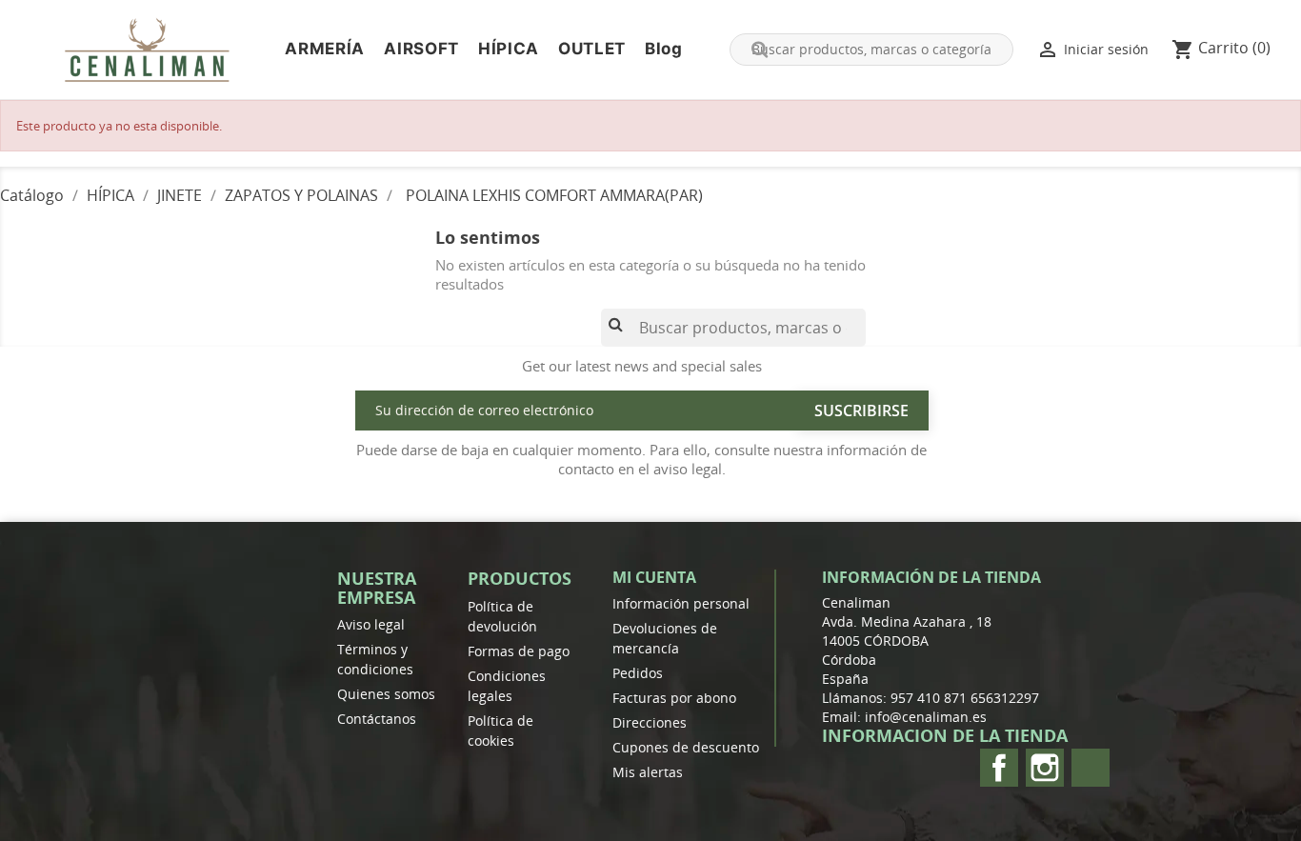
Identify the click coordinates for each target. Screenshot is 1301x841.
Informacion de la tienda (945, 735)
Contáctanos (376, 719)
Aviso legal (371, 624)
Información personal (681, 603)
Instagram (1045, 768)
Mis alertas (647, 772)
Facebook (999, 768)
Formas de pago (519, 651)
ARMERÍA (325, 48)
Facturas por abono (674, 698)
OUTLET (592, 48)
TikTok (1090, 768)
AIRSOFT (421, 48)
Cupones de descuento (685, 747)
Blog (664, 48)
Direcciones (649, 722)
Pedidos (637, 673)
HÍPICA (508, 48)
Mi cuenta (654, 577)
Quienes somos (386, 694)
